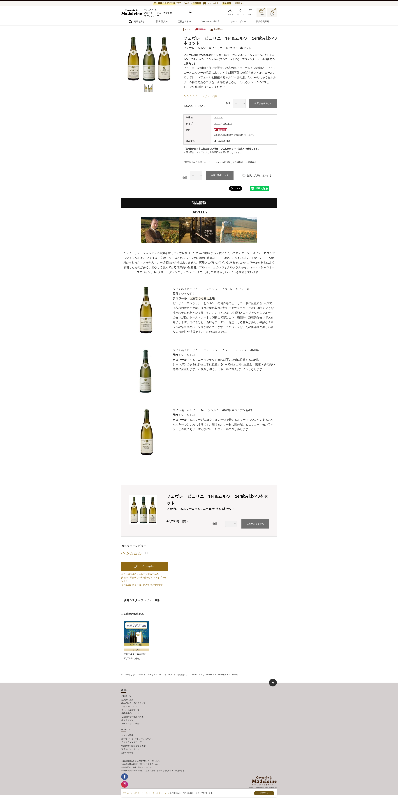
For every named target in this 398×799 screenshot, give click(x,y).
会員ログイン (127, 720)
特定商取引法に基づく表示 (133, 746)
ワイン (217, 124)
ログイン (230, 14)
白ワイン (227, 124)
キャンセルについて (130, 710)
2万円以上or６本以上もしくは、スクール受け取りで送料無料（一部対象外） (221, 162)
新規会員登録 (262, 22)
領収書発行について (130, 713)
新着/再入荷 (162, 22)
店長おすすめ (184, 22)
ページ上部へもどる (273, 682)
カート (250, 14)
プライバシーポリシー (131, 749)
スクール (261, 14)
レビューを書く (147, 566)
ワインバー (272, 14)
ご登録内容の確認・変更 (132, 717)
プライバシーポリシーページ (135, 793)
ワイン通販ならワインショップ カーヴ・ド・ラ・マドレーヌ (131, 12)
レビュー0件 (209, 96)
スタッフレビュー (237, 22)
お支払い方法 (127, 700)
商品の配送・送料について (133, 703)
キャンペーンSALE (210, 22)
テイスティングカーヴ (131, 742)
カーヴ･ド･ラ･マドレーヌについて (137, 739)
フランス (218, 117)
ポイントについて (129, 707)
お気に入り (240, 14)
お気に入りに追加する (259, 175)
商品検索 (181, 675)
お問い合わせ (127, 753)
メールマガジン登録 (130, 724)
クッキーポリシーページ (159, 793)
